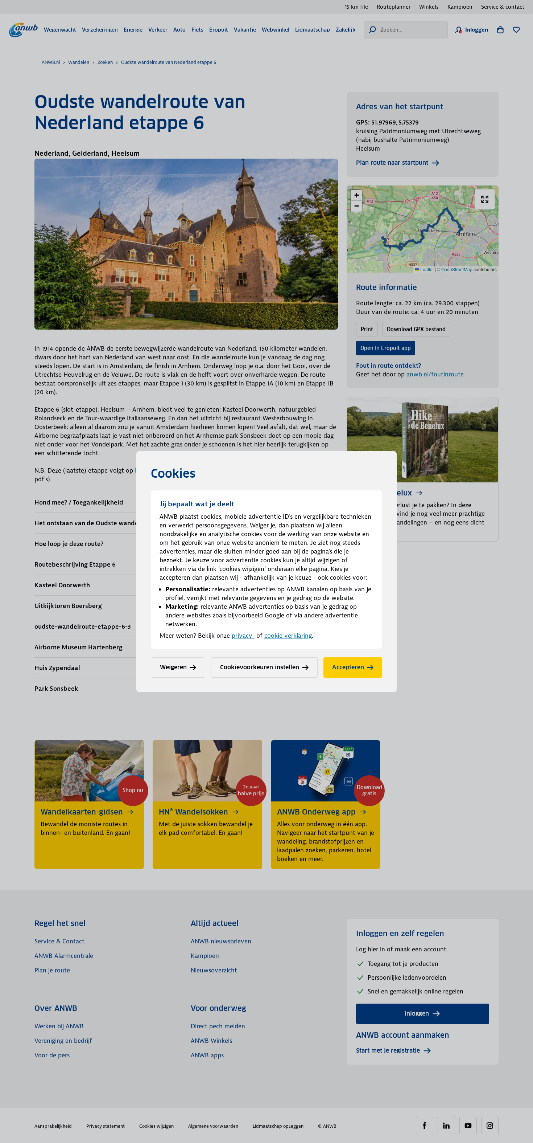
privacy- (243, 636)
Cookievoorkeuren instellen (259, 667)
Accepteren (348, 667)
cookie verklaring (288, 636)
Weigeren (173, 667)
